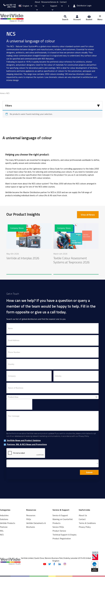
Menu (99, 19)
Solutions (4, 519)
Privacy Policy (85, 526)
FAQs (28, 519)
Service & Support (54, 3)
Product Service (59, 530)
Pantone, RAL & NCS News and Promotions (26, 444)
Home (2, 93)
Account (77, 19)
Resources (30, 515)
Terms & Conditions (87, 523)
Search (65, 19)
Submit (89, 472)
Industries (4, 515)
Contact (82, 519)
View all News (88, 214)
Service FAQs (58, 526)
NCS (2, 534)
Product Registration (61, 538)
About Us (83, 515)
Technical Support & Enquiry (64, 534)
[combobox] (52, 397)
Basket (89, 19)
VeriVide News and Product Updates (23, 440)
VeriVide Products (7, 523)
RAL (2, 530)
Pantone (3, 526)
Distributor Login (84, 5)
